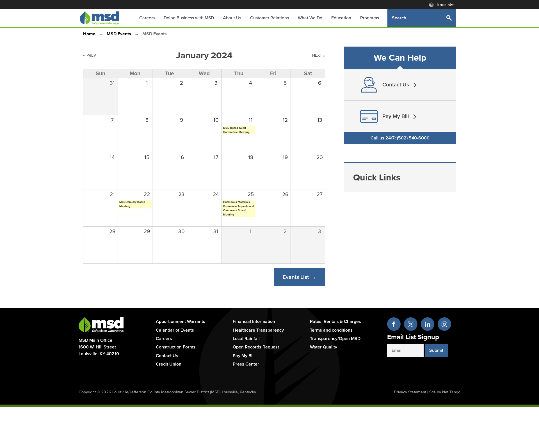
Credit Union (168, 364)
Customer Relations (269, 18)
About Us (232, 18)
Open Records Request (256, 347)
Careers (147, 18)
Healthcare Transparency (258, 330)
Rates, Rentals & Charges (335, 321)
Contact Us (167, 356)
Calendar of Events (175, 330)
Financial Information (254, 321)
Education (341, 18)
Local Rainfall (246, 338)
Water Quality (323, 347)
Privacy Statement (410, 392)
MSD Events (119, 34)
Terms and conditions (331, 330)
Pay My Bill (244, 356)
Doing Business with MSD (189, 18)
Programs (369, 18)
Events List (296, 277)
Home (89, 34)
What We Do (310, 18)
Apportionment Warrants (180, 321)
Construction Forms (175, 347)
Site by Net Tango (444, 392)
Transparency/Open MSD (335, 338)
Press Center (246, 364)
